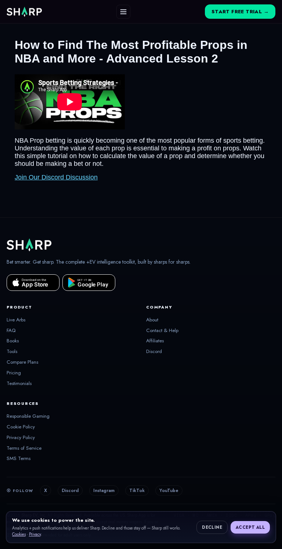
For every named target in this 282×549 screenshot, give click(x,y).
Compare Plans (22, 362)
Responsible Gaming (28, 416)
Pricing (14, 373)
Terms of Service (24, 448)
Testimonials (19, 383)
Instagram (104, 490)
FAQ (11, 330)
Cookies (19, 534)
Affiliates (155, 341)
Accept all (250, 527)
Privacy (35, 534)
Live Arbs (16, 320)
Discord (154, 351)
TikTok (137, 490)
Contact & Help (162, 330)
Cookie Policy (21, 427)
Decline (212, 527)
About (152, 320)
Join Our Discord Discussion (56, 177)
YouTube (168, 490)
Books (13, 341)
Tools (12, 351)
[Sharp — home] (24, 12)
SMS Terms (18, 458)
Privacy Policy (21, 437)
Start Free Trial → (240, 11)
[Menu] (123, 12)
